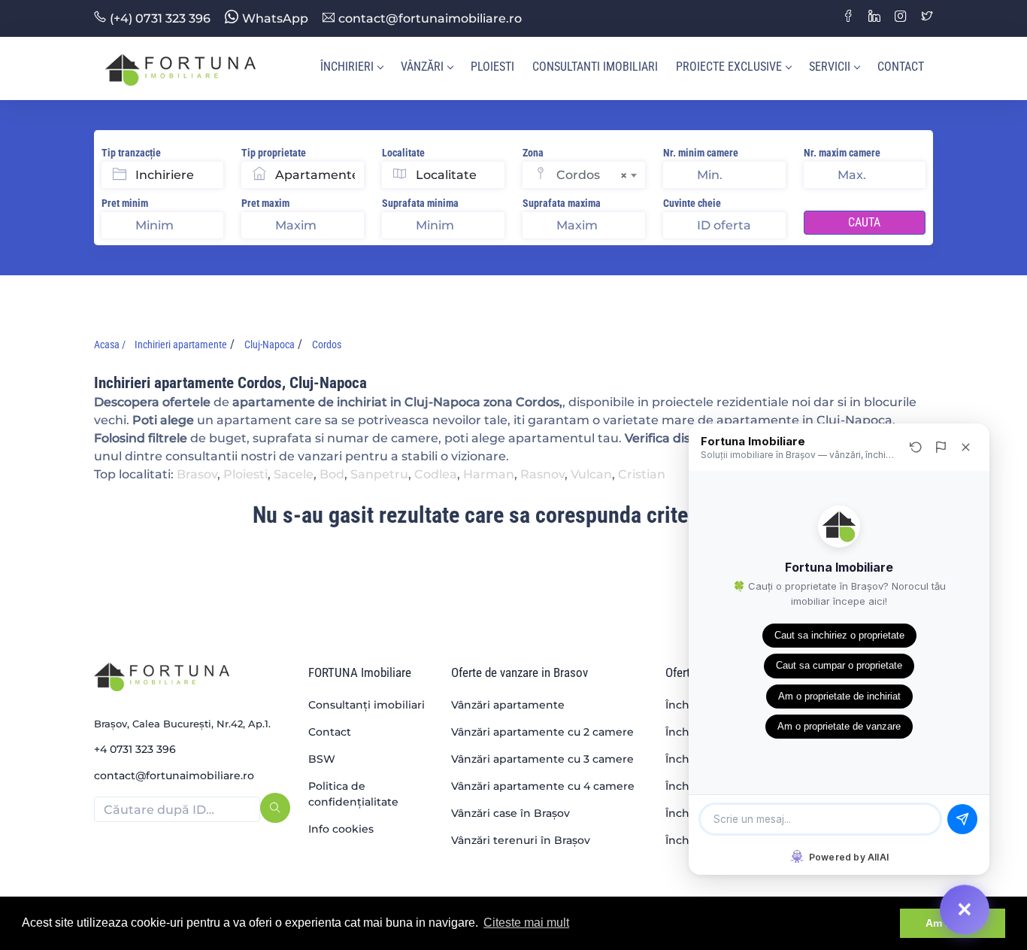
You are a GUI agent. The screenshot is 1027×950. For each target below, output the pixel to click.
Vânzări (422, 66)
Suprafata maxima (562, 203)
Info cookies (341, 829)
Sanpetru (379, 474)
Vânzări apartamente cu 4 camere (543, 786)
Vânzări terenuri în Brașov (520, 840)
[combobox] (600, 175)
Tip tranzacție (131, 153)
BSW (321, 759)
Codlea (435, 474)
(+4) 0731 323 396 (160, 18)
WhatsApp (275, 18)
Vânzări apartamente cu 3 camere (542, 759)
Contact (900, 66)
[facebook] (848, 18)
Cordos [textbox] (591, 175)
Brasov (197, 474)
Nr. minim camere (700, 153)
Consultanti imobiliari (595, 66)
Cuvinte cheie (692, 203)
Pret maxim (265, 203)
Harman (488, 474)
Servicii (829, 66)
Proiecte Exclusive (729, 66)
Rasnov (542, 474)
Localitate (403, 153)
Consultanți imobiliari (366, 705)
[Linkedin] (874, 18)
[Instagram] (901, 18)
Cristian (641, 474)
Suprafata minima (420, 203)
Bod (332, 474)
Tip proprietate (273, 153)
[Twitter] (927, 18)
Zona (533, 153)
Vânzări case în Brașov (510, 813)
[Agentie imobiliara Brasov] (180, 68)
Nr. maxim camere (842, 153)
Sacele (294, 474)
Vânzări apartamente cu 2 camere (542, 732)
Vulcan (591, 474)
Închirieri (347, 66)
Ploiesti (492, 66)
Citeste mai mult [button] (526, 922)
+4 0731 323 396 (135, 749)
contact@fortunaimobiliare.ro (430, 18)
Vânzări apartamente (508, 705)
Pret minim (124, 203)
